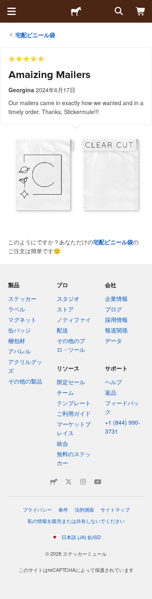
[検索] (118, 11)
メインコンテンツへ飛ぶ (6, 6)
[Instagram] (83, 482)
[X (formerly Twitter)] (68, 482)
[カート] (140, 11)
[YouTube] (97, 482)
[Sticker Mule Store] (54, 482)
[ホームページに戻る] (76, 11)
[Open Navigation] (11, 11)
